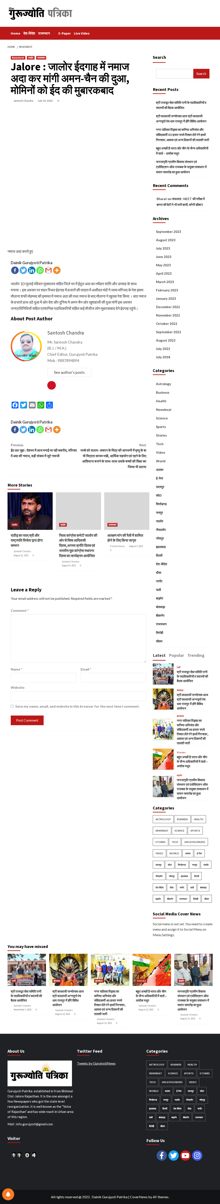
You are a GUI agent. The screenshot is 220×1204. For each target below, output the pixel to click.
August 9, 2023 (69, 565)
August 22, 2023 (146, 1009)
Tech (159, 444)
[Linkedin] (31, 270)
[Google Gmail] (48, 270)
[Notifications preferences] (8, 1194)
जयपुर (159, 512)
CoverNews (139, 1197)
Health (161, 401)
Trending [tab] (196, 655)
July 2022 (163, 349)
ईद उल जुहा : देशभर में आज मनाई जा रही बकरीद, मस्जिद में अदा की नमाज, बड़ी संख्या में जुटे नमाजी (44, 450)
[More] (57, 270)
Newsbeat (18, 57)
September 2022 (168, 332)
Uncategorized (194, 842)
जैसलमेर (161, 530)
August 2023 (166, 240)
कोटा (159, 495)
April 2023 (164, 273)
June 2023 (163, 257)
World (160, 461)
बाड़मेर (159, 598)
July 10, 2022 (45, 100)
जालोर (30, 57)
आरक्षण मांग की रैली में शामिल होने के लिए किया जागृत (125, 538)
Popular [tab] (176, 655)
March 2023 (165, 282)
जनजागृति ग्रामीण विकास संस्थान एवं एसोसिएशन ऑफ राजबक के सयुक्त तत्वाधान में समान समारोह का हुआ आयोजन (181, 167)
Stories (161, 435)
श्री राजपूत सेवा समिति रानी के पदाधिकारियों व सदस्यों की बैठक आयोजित (181, 105)
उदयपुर (160, 487)
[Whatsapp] (40, 270)
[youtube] (185, 1155)
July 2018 (163, 357)
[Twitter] (23, 270)
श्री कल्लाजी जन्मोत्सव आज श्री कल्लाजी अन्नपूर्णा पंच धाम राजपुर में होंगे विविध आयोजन (181, 118)
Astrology (163, 384)
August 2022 (166, 340)
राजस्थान (44, 33)
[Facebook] (15, 270)
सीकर (159, 641)
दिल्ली (159, 555)
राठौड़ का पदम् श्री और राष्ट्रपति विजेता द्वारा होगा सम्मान (27, 540)
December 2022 (168, 307)
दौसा (158, 572)
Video (160, 452)
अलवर (159, 470)
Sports (161, 427)
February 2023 (167, 290)
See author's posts (69, 372)
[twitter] (173, 1155)
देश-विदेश (29, 33)
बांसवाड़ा (160, 607)
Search (159, 57)
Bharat (162, 199)
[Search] (210, 32)
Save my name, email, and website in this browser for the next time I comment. (77, 706)
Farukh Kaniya (117, 546)
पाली (158, 590)
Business (162, 392)
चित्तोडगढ (161, 504)
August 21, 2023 (21, 555)
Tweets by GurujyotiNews (96, 1063)
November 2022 (168, 315)
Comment (20, 610)
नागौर (159, 581)
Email (86, 669)
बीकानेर (160, 615)
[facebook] (162, 1155)
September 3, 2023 (22, 1009)
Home (15, 33)
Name (16, 669)
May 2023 (163, 265)
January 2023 (166, 298)
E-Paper (64, 33)
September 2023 (168, 232)
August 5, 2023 (136, 546)
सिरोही (159, 632)
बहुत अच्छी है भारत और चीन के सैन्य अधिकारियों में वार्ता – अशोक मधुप (182, 150)
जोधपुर (160, 538)
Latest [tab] (159, 655)
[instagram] (197, 1155)
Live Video (82, 33)
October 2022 (166, 323)
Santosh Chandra (23, 100)
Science (162, 418)
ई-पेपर (159, 478)
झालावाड (161, 547)
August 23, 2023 (62, 1014)
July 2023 (163, 248)
